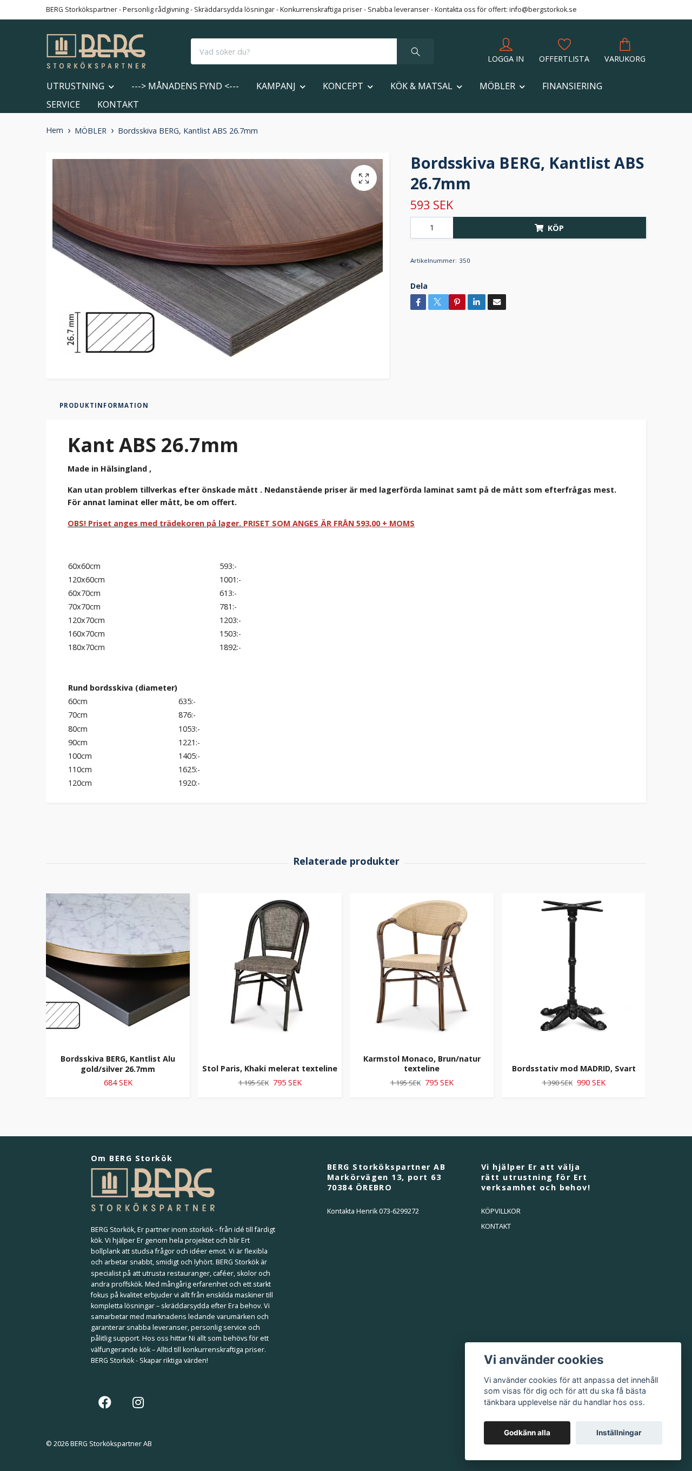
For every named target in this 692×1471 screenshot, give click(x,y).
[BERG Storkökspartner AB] (95, 51)
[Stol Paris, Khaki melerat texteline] (270, 974)
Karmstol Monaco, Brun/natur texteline (422, 1063)
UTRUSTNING (75, 86)
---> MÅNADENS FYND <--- (185, 86)
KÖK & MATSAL (421, 86)
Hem (54, 130)
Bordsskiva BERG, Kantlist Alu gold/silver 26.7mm (118, 1063)
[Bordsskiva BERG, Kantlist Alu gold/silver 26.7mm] (118, 969)
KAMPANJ (276, 86)
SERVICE (63, 104)
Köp (556, 228)
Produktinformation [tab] (104, 405)
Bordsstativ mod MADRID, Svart (574, 1068)
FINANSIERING (572, 86)
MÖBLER (497, 86)
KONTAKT (118, 104)
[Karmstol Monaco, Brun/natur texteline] (422, 969)
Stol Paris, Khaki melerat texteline (269, 1068)
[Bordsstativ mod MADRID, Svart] (574, 974)
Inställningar (619, 1432)
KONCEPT (343, 86)
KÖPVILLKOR (501, 1211)
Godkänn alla (527, 1432)
